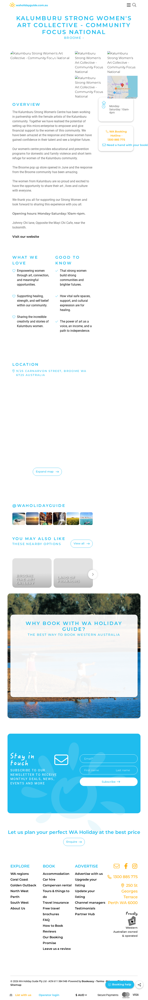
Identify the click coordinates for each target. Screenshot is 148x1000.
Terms (100, 981)
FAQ (46, 920)
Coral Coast (19, 879)
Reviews (49, 931)
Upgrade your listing (86, 882)
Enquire (71, 841)
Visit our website (25, 236)
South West (19, 902)
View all (79, 543)
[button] (41, 75)
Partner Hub (85, 914)
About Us (17, 908)
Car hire (49, 879)
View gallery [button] (53, 91)
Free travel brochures (51, 911)
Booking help (121, 984)
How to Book (53, 926)
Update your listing (85, 894)
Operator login (49, 995)
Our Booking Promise (53, 940)
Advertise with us (89, 874)
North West (19, 891)
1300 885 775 (116, 139)
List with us (23, 995)
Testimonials (85, 908)
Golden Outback (23, 885)
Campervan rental (57, 885)
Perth (14, 897)
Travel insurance (56, 902)
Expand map (45, 471)
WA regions (19, 874)
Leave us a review (57, 949)
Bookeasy (88, 981)
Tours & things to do (56, 894)
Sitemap (15, 984)
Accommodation (56, 874)
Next (92, 574)
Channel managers (90, 902)
